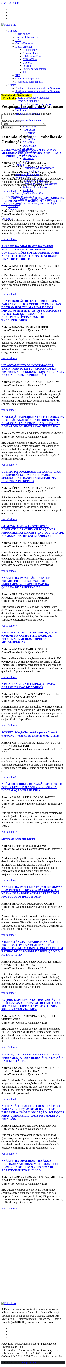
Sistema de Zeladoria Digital (18, 838)
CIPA (30, 59)
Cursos (12, 84)
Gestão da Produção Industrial (32, 97)
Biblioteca (32, 56)
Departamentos (23, 46)
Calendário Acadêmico (28, 120)
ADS (29, 126)
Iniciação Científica (30, 193)
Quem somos (22, 33)
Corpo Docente (24, 43)
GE (28, 142)
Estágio (27, 65)
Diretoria (27, 62)
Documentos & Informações (38, 167)
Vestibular (6, 218)
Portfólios (28, 190)
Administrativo (31, 49)
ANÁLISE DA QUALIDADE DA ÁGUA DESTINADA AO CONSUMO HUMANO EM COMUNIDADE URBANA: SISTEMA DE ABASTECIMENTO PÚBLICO (29, 1165)
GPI (29, 132)
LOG (29, 145)
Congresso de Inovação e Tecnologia (35, 203)
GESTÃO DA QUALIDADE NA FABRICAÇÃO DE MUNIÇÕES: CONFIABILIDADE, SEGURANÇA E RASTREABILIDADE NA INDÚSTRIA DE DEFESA (31, 476)
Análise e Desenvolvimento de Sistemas (37, 88)
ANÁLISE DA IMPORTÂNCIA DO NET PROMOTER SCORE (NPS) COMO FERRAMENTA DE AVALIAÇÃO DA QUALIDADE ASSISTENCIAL (26, 582)
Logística (20, 110)
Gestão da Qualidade (27, 100)
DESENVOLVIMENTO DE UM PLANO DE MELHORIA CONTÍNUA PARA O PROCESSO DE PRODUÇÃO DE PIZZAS (31, 153)
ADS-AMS (29, 129)
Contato (12, 209)
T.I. (24, 72)
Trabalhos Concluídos (35, 187)
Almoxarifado (30, 52)
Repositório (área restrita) (29, 81)
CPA (18, 40)
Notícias (13, 206)
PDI (17, 75)
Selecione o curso (11, 120)
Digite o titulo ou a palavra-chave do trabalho (26, 113)
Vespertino (28, 158)
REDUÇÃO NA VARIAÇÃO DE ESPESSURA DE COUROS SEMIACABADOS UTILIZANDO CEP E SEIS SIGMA (32, 201)
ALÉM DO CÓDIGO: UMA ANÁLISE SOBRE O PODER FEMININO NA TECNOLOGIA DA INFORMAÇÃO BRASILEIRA (31, 787)
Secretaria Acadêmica (34, 68)
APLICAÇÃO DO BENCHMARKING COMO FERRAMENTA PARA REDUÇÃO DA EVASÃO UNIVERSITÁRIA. (32, 1057)
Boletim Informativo (26, 36)
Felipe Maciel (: (30, 1362)
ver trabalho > (9, 190)
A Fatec (12, 30)
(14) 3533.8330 (10, 2)
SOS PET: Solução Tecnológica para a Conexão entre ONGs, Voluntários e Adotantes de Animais (30, 734)
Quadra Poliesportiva (27, 78)
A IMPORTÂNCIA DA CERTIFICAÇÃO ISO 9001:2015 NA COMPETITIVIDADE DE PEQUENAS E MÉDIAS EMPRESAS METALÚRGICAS (29, 637)
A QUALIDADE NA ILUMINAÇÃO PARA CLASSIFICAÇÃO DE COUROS (28, 686)
